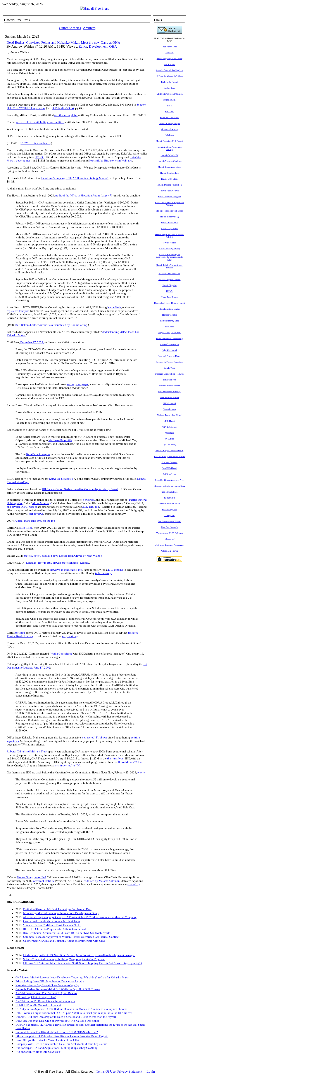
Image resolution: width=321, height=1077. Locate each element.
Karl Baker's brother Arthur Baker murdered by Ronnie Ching (51, 325)
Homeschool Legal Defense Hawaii (169, 303)
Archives (89, 28)
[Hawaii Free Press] (94, 8)
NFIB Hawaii (169, 421)
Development (98, 46)
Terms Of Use (106, 1071)
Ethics (83, 46)
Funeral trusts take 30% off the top (34, 520)
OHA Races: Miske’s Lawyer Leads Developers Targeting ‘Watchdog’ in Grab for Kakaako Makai (72, 977)
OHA (113, 46)
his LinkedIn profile (60, 440)
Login (151, 1071)
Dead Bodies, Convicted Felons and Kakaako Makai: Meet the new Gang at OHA (63, 42)
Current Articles (70, 28)
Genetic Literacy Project (169, 123)
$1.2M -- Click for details (35, 143)
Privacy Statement (129, 1071)
